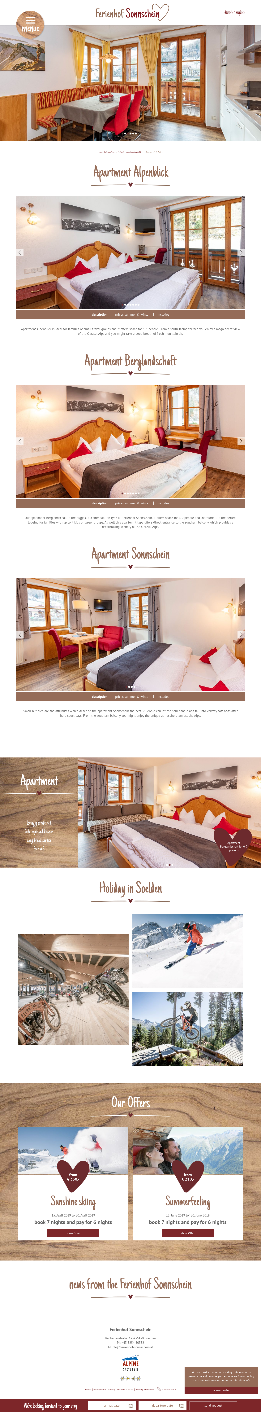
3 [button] (130, 133)
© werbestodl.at (168, 1389)
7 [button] (138, 305)
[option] (130, 83)
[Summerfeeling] (188, 1150)
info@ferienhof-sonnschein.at (132, 1347)
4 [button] (133, 133)
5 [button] (136, 133)
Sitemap (111, 1389)
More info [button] (244, 1380)
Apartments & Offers (134, 152)
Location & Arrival (125, 1389)
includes (163, 314)
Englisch (240, 12)
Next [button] (241, 252)
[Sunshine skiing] (73, 1150)
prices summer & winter (132, 314)
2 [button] (128, 133)
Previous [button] (20, 252)
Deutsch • (230, 12)
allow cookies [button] (221, 1390)
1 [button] (125, 133)
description (99, 314)
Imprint (88, 1389)
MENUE (30, 27)
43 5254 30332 (133, 1342)
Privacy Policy (99, 1389)
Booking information (145, 1389)
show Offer (73, 1233)
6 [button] (136, 305)
